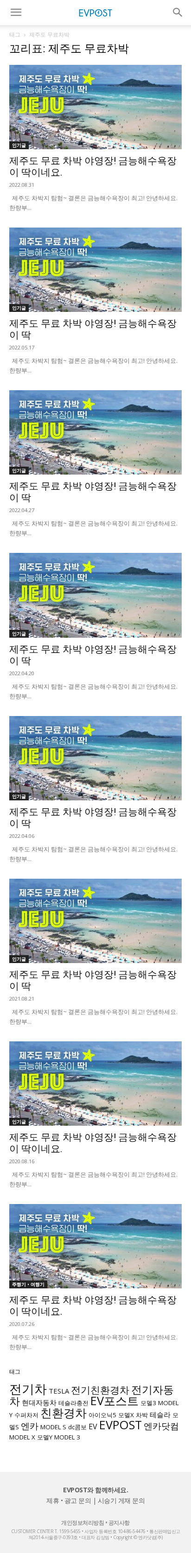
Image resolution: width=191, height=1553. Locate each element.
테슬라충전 (73, 1403)
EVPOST (120, 1425)
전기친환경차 (100, 1389)
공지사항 (119, 1523)
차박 (142, 1415)
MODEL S (53, 1427)
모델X (126, 1415)
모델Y (44, 1437)
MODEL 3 (67, 1437)
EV (93, 1426)
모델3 (148, 1403)
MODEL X (22, 1437)
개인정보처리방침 (82, 1523)
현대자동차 (39, 1402)
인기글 (19, 145)
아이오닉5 (102, 1415)
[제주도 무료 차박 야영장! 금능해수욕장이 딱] (95, 270)
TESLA (59, 1390)
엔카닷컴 (161, 1426)
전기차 (28, 1389)
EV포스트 (114, 1400)
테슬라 (160, 1414)
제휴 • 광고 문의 (68, 1500)
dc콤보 (77, 1427)
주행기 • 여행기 (28, 1284)
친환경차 (63, 1412)
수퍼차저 (26, 1415)
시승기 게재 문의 (121, 1500)
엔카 (29, 1426)
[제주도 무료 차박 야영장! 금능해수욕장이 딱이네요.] (95, 107)
